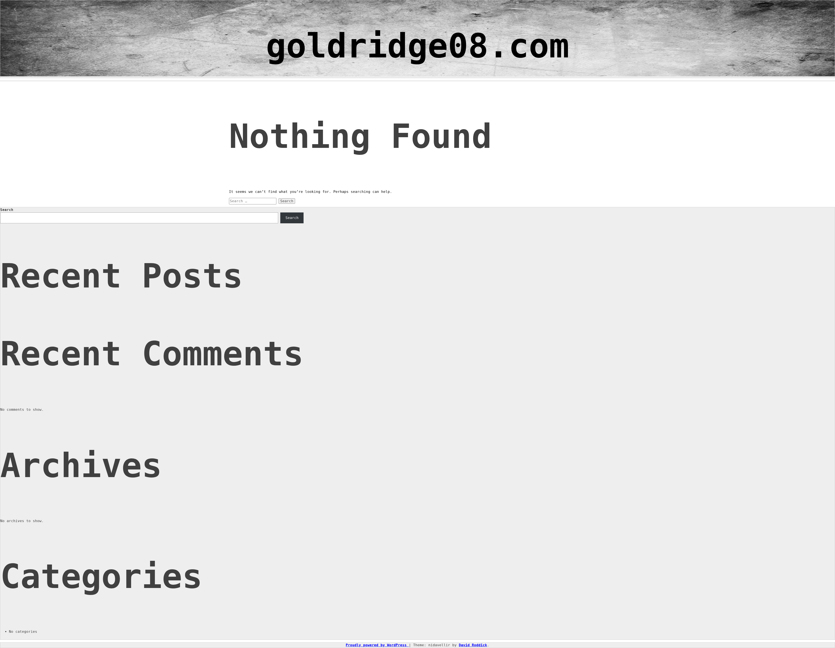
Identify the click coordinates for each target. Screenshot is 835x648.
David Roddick (473, 645)
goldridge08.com (417, 45)
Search (6, 210)
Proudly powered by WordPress (377, 645)
